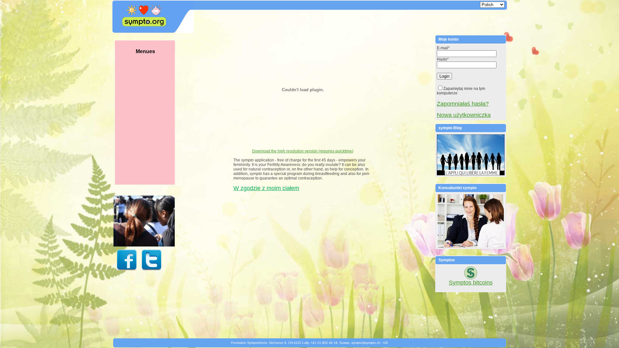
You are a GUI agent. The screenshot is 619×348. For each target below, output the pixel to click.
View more (146, 231)
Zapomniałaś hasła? (463, 104)
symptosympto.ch (365, 342)
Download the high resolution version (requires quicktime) (302, 151)
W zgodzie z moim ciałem (266, 188)
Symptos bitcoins (471, 282)
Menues (145, 51)
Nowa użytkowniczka (464, 115)
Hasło (443, 59)
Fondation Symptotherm (249, 342)
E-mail (443, 48)
